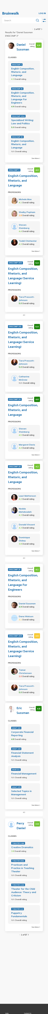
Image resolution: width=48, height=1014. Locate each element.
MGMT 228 (16, 749)
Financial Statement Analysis (22, 754)
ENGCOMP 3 (17, 65)
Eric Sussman (23, 710)
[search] (19, 20)
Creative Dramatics (22, 847)
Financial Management (23, 773)
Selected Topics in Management (21, 793)
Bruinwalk (10, 13)
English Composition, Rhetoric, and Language (22, 72)
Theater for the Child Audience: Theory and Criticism (23, 892)
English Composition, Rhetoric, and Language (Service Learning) (23, 276)
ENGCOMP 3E (17, 89)
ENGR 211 (16, 770)
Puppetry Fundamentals (19, 914)
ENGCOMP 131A (18, 116)
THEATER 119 (17, 909)
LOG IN (42, 13)
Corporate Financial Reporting (22, 733)
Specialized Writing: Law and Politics (22, 122)
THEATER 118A (18, 843)
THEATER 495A (18, 861)
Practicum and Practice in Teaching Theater (22, 868)
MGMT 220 (16, 728)
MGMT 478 (16, 787)
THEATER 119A (18, 885)
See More (35, 158)
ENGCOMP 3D (17, 137)
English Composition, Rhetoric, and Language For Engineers (22, 97)
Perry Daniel (21, 826)
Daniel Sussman (23, 47)
